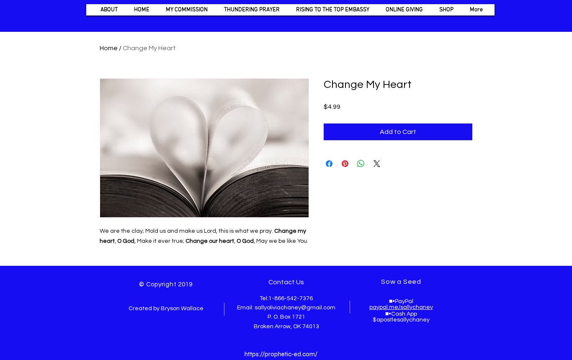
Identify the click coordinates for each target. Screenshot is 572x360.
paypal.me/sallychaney (401, 307)
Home (109, 48)
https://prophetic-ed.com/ (281, 354)
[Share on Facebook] (329, 164)
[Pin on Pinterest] (345, 164)
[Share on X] (377, 164)
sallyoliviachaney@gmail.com (295, 308)
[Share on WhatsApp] (361, 164)
